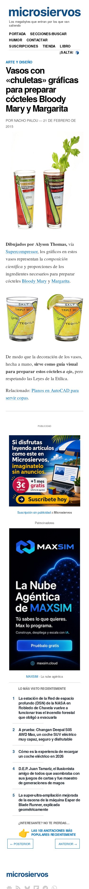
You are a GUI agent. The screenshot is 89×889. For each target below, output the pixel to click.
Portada (17, 33)
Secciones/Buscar (48, 33)
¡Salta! (66, 52)
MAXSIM (32, 676)
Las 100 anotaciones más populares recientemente (53, 833)
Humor (15, 40)
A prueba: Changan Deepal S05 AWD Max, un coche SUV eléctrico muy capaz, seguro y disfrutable (47, 734)
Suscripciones (23, 46)
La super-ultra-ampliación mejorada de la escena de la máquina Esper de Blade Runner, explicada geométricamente (49, 802)
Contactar (37, 40)
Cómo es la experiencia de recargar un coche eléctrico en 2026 (48, 754)
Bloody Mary (34, 281)
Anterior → (67, 844)
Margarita (61, 281)
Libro (65, 46)
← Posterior (20, 844)
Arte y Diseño (19, 62)
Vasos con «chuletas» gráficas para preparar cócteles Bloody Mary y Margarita (42, 89)
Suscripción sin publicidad (34, 512)
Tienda (49, 46)
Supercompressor (21, 251)
